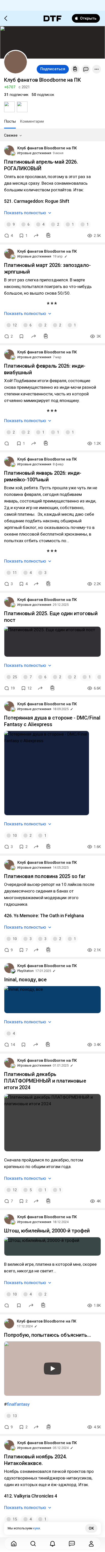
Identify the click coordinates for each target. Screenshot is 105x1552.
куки (36, 1528)
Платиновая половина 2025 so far (44, 876)
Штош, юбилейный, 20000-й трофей (47, 1231)
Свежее (11, 135)
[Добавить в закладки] (21, 336)
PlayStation (25, 971)
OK (91, 1528)
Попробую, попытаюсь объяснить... (47, 1335)
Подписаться (52, 69)
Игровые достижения (34, 153)
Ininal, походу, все (25, 979)
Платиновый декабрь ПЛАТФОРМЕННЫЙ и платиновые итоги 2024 (45, 1080)
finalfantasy (18, 1404)
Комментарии (32, 121)
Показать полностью (25, 212)
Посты (10, 121)
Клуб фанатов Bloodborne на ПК (47, 148)
